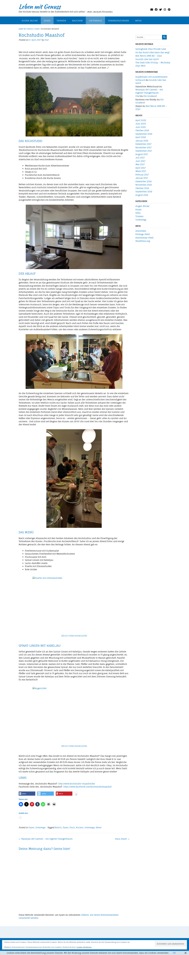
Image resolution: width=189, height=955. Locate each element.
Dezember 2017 (143, 144)
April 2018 (140, 137)
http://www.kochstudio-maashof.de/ (76, 783)
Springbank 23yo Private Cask (150, 49)
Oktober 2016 (142, 188)
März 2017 (140, 171)
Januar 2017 (141, 178)
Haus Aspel (122, 838)
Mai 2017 (140, 164)
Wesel (98, 827)
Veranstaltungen (118, 20)
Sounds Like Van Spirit (147, 59)
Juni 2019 (140, 127)
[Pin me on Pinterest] (169, 9)
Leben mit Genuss (39, 6)
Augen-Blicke (30, 20)
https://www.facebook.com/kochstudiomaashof (87, 786)
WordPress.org (142, 241)
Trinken (61, 20)
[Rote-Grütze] (74, 578)
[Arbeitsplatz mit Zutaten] (74, 688)
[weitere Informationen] (75, 794)
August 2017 (141, 154)
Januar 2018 (141, 140)
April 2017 (140, 168)
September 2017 (143, 151)
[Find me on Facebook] (156, 9)
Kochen (79, 827)
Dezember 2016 (143, 181)
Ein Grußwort (150, 96)
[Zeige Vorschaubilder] (74, 636)
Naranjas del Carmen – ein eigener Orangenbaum (46, 838)
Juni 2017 (140, 161)
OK (174, 953)
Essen (47, 20)
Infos (138, 20)
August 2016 (141, 195)
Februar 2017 (142, 174)
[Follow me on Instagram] (165, 9)
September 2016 (143, 191)
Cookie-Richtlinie (84, 947)
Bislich (58, 827)
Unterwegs (95, 20)
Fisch (72, 827)
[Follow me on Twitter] (160, 9)
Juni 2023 (140, 123)
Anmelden (140, 231)
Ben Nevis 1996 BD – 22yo (148, 55)
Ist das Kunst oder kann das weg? (152, 52)
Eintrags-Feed (142, 234)
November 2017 (143, 147)
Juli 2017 (140, 157)
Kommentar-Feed (144, 237)
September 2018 (143, 134)
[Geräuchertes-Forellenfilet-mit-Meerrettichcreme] (74, 600)
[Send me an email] (151, 9)
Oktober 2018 (142, 130)
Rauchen (77, 20)
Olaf (46, 40)
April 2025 (140, 120)
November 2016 (143, 184)
